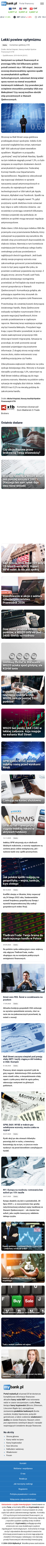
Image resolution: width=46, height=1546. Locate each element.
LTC (33, 17)
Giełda (5, 45)
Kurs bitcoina (12, 1446)
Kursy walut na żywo (15, 1439)
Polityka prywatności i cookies (23, 1494)
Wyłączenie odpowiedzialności (23, 1499)
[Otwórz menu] (42, 3)
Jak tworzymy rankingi (23, 1484)
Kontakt (23, 1463)
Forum (9, 1455)
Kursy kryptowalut (14, 1443)
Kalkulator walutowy (15, 1449)
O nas (23, 1473)
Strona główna (12, 1436)
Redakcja (23, 1479)
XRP (12, 17)
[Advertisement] (23, 27)
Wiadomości (11, 1452)
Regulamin (23, 1489)
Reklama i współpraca (23, 1468)
